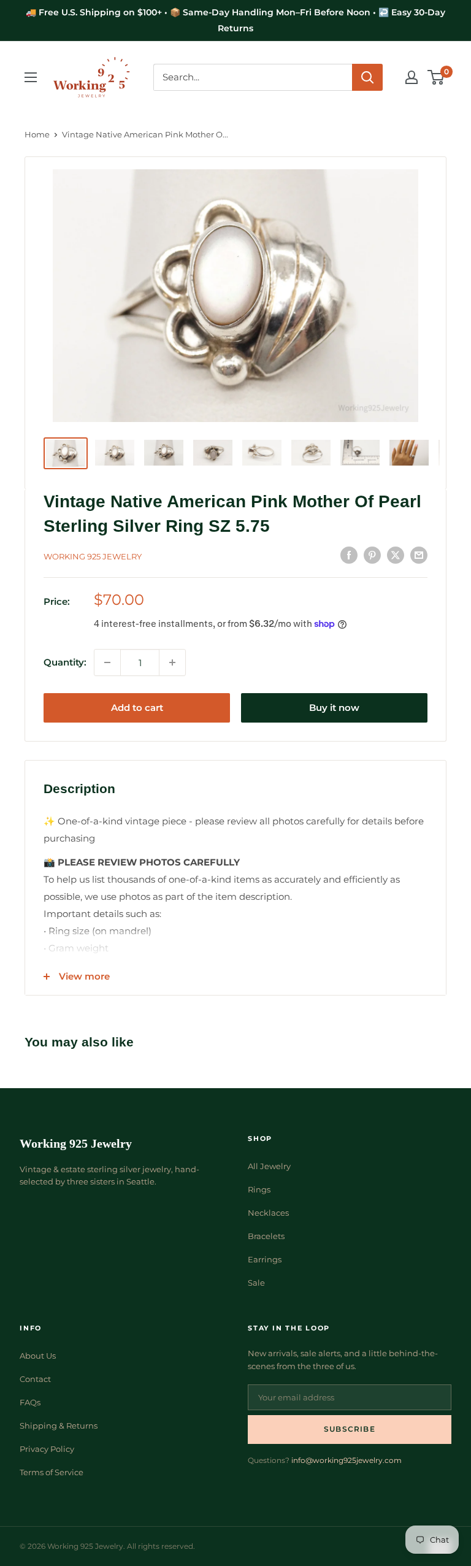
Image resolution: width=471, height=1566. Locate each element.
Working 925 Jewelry (93, 556)
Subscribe (349, 1429)
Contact (35, 1379)
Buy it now (334, 707)
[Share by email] (418, 555)
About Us (38, 1356)
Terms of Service (51, 1472)
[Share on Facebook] (349, 555)
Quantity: (65, 662)
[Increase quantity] (172, 662)
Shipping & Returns (59, 1425)
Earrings (264, 1259)
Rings (259, 1189)
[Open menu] (31, 77)
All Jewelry (269, 1166)
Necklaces (268, 1213)
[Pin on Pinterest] (372, 555)
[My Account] (411, 77)
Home (37, 134)
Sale (256, 1283)
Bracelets (266, 1236)
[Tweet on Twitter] (395, 555)
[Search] (367, 77)
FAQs (30, 1402)
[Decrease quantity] (107, 662)
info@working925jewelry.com (346, 1460)
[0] (436, 77)
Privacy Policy (47, 1449)
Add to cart (137, 707)
